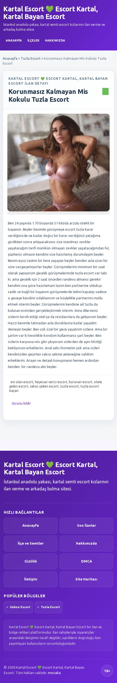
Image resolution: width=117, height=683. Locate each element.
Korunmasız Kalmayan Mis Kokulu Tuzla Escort (48, 95)
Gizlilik (30, 561)
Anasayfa (14, 40)
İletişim (30, 579)
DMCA (86, 561)
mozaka (54, 673)
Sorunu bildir (21, 403)
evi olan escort (22, 382)
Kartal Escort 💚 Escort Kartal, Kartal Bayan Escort (50, 12)
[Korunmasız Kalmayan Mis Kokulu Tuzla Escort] (58, 162)
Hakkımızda (55, 40)
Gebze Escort (20, 607)
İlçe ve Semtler (31, 543)
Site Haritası (86, 579)
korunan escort (80, 382)
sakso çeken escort (44, 386)
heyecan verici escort (51, 382)
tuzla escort (69, 386)
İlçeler (33, 40)
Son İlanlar (86, 525)
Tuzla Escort (31, 58)
